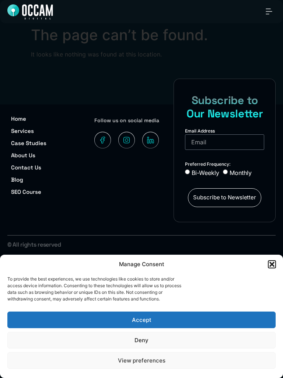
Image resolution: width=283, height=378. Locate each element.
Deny (141, 340)
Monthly (241, 172)
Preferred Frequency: (208, 164)
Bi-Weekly (205, 172)
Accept (141, 319)
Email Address (200, 131)
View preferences (141, 360)
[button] (272, 264)
